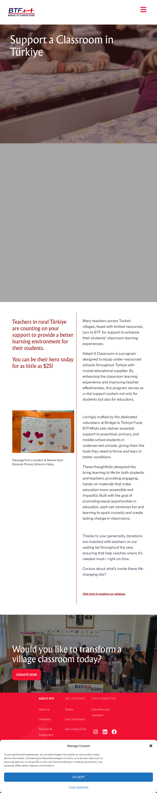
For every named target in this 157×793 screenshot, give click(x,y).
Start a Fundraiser (75, 719)
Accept (78, 777)
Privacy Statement (78, 787)
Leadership (44, 719)
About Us (44, 710)
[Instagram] (96, 732)
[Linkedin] (105, 732)
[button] (151, 746)
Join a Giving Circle (75, 729)
